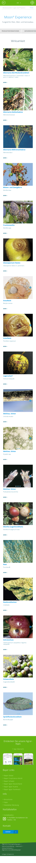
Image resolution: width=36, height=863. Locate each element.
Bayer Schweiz (9, 781)
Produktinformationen (10, 31)
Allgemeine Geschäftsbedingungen (11, 850)
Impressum (19, 846)
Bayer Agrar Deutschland (13, 784)
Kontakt (7, 832)
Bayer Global (8, 775)
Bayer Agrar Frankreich (12, 789)
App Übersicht (19, 749)
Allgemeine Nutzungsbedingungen (11, 844)
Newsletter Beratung (11, 805)
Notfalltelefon (9, 815)
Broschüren (8, 799)
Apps (6, 802)
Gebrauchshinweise (7, 848)
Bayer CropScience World (13, 778)
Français (31, 7)
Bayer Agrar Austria (11, 787)
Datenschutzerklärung (8, 846)
